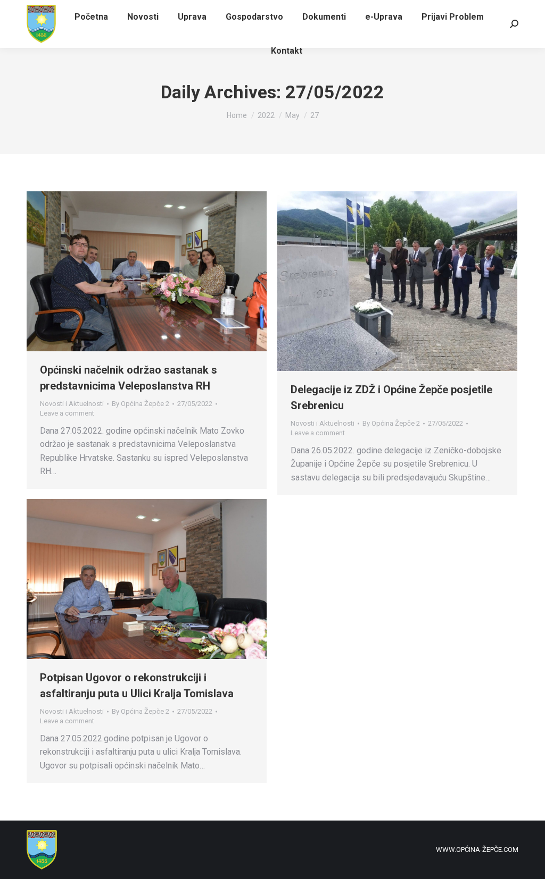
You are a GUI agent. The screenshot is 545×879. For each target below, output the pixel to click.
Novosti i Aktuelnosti (72, 404)
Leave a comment (67, 413)
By (140, 404)
